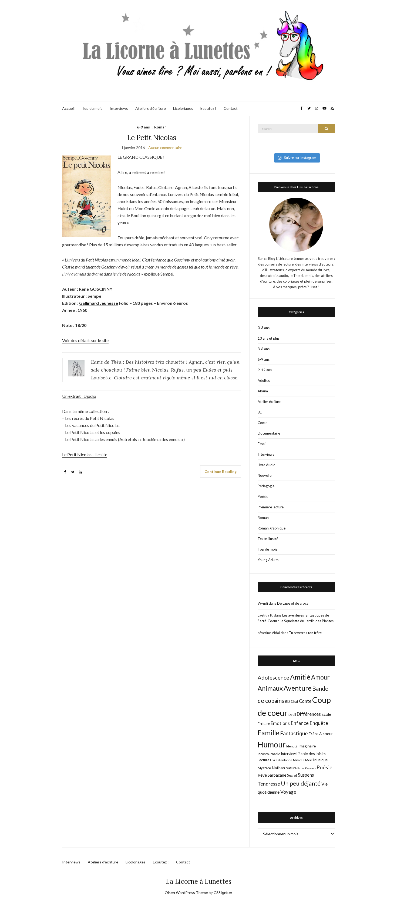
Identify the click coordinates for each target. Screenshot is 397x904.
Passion (310, 768)
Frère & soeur (321, 733)
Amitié (300, 677)
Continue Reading (220, 471)
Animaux (270, 688)
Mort (308, 760)
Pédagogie (266, 486)
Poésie (263, 496)
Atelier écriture (269, 401)
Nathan (278, 767)
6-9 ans (143, 127)
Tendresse (269, 784)
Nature (291, 768)
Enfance (300, 723)
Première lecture (271, 507)
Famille (268, 733)
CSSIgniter (223, 892)
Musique (320, 759)
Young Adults (268, 560)
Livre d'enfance (281, 760)
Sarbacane (277, 775)
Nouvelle (264, 475)
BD (260, 412)
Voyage (288, 792)
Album (263, 391)
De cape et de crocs (292, 603)
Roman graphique (271, 528)
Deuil (292, 714)
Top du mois (92, 108)
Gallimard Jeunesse (98, 303)
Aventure (297, 688)
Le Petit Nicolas (151, 137)
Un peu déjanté (301, 783)
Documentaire (269, 433)
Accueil (68, 108)
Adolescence (273, 677)
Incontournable (269, 754)
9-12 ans (265, 370)
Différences (309, 714)
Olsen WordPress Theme (186, 892)
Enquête (318, 723)
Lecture (263, 760)
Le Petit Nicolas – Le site (84, 454)
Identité (292, 746)
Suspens (306, 774)
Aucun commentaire (165, 147)
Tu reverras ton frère (305, 633)
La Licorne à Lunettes (198, 881)
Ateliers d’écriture (150, 108)
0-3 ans (264, 328)
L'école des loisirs (311, 753)
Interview (288, 753)
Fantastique (294, 733)
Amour (320, 677)
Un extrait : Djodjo (79, 396)
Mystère (264, 768)
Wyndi (263, 603)
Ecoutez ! (208, 108)
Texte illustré (268, 539)
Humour (271, 744)
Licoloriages (183, 108)
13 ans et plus (269, 338)
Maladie (298, 760)
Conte (262, 422)
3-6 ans (264, 349)
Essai (261, 444)
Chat (294, 701)
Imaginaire (307, 746)
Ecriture (264, 723)
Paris (300, 768)
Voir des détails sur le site (85, 340)
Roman (160, 127)
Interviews (119, 108)
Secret (292, 775)
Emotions (280, 723)
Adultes (264, 380)
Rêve (262, 775)
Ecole (326, 714)
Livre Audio (266, 465)
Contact (231, 108)
